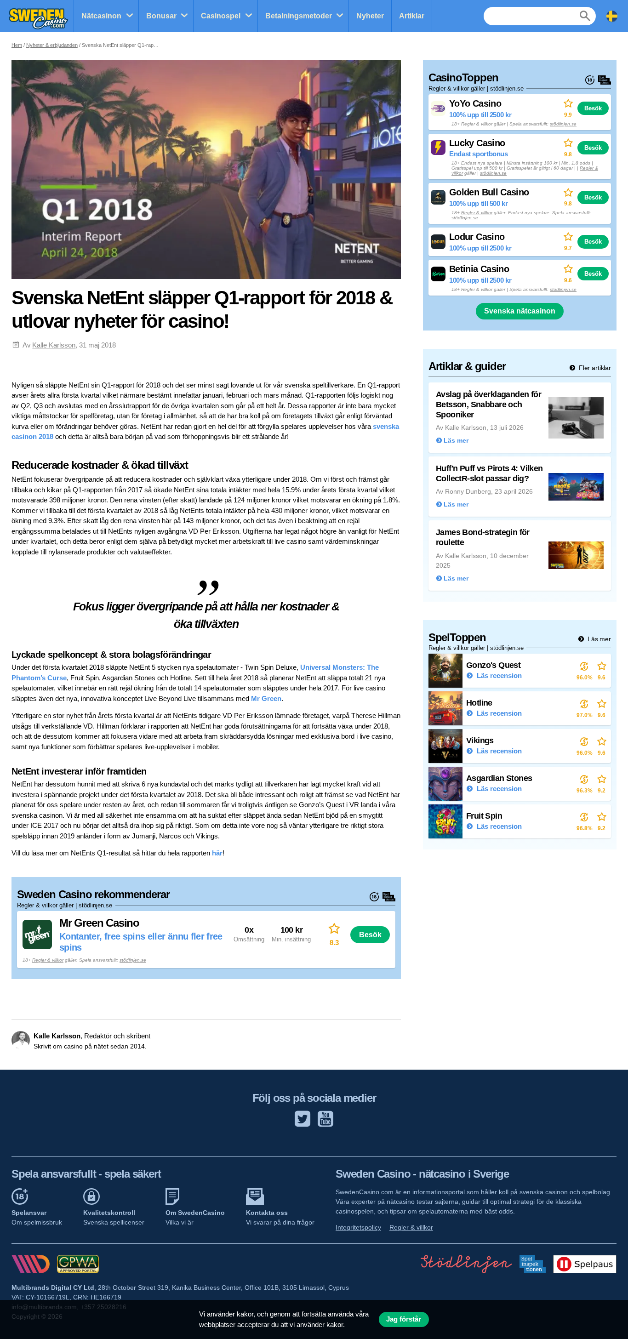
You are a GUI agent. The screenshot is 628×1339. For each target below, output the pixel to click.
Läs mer (598, 639)
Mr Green (266, 698)
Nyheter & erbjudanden (52, 45)
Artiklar (411, 16)
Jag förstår (403, 1319)
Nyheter (370, 16)
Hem (16, 45)
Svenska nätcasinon (519, 311)
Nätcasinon (101, 16)
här (217, 853)
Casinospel (220, 16)
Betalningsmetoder (298, 16)
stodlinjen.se (563, 289)
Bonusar (161, 16)
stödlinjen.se (133, 960)
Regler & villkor (47, 960)
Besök (370, 934)
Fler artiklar (594, 367)
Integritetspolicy (358, 1227)
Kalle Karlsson (53, 345)
